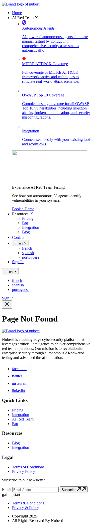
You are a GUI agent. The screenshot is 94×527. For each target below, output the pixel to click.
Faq (25, 223)
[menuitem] (52, 13)
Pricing (27, 218)
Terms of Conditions (28, 467)
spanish (28, 253)
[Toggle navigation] (7, 304)
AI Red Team (23, 419)
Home (17, 13)
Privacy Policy (23, 471)
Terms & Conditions (28, 503)
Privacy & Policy (25, 507)
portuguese (30, 257)
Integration (30, 227)
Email (6, 489)
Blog (26, 232)
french (27, 248)
